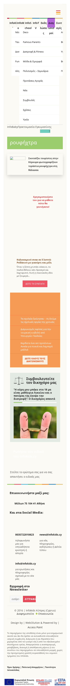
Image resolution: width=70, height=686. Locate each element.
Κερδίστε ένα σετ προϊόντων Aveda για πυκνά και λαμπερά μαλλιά (37, 346)
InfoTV (36, 24)
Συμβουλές (29, 100)
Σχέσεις (27, 110)
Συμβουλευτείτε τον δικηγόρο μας (41, 380)
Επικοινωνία (45, 613)
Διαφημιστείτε (25, 613)
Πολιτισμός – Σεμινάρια (35, 71)
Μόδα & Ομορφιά (32, 61)
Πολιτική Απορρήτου (32, 667)
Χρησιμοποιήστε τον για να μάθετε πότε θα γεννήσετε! (43, 201)
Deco (25, 32)
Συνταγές (59, 24)
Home (8, 23)
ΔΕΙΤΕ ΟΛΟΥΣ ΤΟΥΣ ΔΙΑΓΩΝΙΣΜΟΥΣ (35, 360)
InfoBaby (12, 127)
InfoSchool (28, 24)
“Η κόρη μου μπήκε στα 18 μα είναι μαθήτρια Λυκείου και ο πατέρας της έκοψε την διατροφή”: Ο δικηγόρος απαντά (34, 394)
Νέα (25, 90)
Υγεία (26, 119)
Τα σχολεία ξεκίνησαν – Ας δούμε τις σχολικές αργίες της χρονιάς (38, 320)
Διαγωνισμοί (51, 24)
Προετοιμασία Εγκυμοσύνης (35, 127)
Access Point (35, 627)
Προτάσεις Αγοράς (33, 80)
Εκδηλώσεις (43, 24)
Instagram (32, 520)
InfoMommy (20, 24)
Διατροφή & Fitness (33, 51)
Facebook (14, 520)
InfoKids (13, 24)
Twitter (23, 520)
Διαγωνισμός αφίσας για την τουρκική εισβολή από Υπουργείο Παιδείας (36, 332)
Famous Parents (31, 42)
